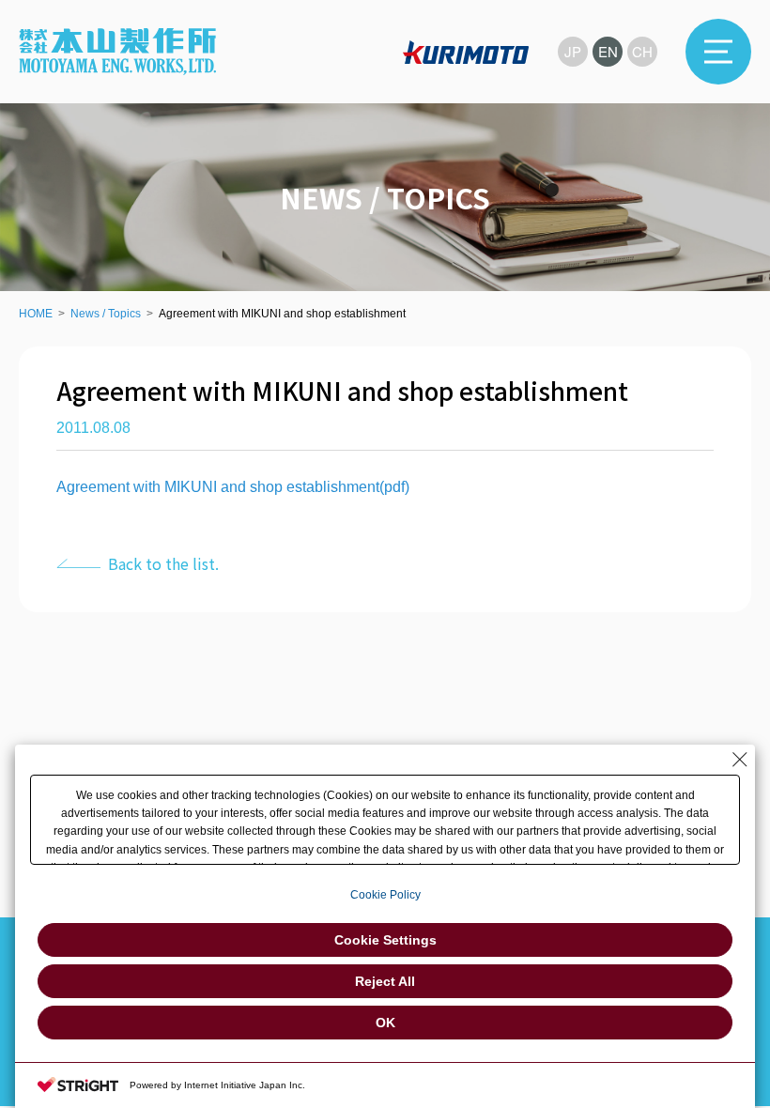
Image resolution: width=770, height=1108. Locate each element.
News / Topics (105, 313)
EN (608, 51)
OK (385, 1022)
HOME (36, 313)
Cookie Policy (385, 894)
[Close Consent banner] (740, 760)
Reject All (385, 981)
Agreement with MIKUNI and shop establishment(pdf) (232, 487)
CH (642, 51)
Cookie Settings (385, 939)
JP (572, 51)
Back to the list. (163, 563)
